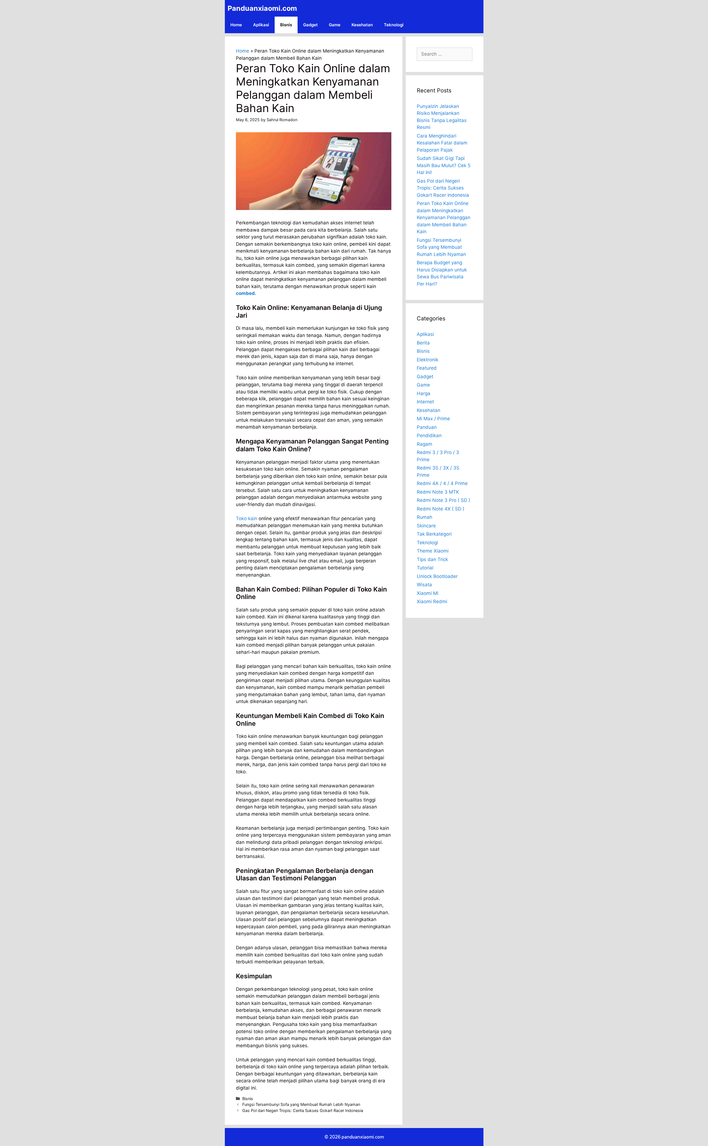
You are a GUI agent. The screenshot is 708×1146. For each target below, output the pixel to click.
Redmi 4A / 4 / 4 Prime (442, 483)
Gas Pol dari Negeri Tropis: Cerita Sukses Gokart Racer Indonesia (302, 1110)
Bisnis (286, 24)
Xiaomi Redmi (432, 601)
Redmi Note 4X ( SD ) (440, 509)
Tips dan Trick (432, 559)
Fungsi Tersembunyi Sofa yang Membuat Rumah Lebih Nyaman (301, 1104)
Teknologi (394, 24)
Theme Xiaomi (433, 551)
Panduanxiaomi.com (262, 8)
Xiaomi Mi (427, 593)
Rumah (424, 517)
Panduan (427, 427)
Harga (423, 393)
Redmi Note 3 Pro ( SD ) (443, 500)
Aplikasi (261, 24)
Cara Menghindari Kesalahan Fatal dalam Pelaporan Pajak (442, 143)
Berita (423, 343)
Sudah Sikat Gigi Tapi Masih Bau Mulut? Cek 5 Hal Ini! (443, 165)
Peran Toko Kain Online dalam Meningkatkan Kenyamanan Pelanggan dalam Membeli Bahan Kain (443, 217)
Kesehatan (362, 24)
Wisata (424, 584)
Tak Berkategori (434, 534)
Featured (427, 368)
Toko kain (246, 518)
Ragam (424, 444)
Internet (425, 402)
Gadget (310, 24)
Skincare (426, 525)
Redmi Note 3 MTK (438, 492)
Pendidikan (429, 435)
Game (334, 24)
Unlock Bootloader (437, 576)
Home (236, 24)
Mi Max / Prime (433, 418)
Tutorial (425, 568)
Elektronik (427, 359)
